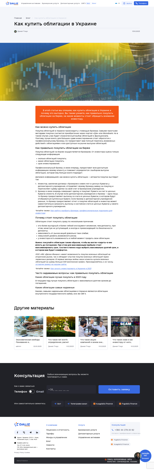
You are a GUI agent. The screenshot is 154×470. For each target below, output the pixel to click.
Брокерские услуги (50, 3)
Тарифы (50, 434)
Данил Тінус (22, 31)
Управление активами (30, 3)
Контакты (51, 449)
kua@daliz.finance (104, 404)
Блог (94, 3)
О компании (51, 425)
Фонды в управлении (56, 437)
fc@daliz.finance (129, 404)
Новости (50, 445)
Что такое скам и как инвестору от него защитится (123, 341)
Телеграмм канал (79, 404)
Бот (59, 404)
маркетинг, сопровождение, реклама (122, 462)
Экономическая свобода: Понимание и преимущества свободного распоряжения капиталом (28, 341)
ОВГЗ (83, 3)
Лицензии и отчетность (57, 430)
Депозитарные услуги (70, 3)
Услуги (81, 425)
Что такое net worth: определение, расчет (58, 341)
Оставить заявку (119, 389)
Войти (129, 3)
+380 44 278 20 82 (141, 3)
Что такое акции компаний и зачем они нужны (91, 341)
